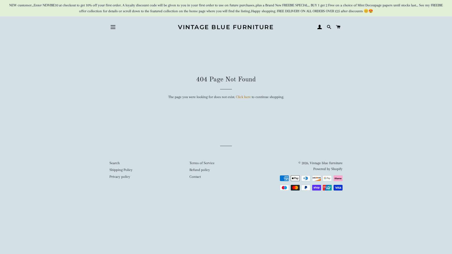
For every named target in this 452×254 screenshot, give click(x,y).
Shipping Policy (121, 170)
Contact (195, 177)
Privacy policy (119, 177)
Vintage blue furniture (226, 27)
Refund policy (200, 170)
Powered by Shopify (328, 169)
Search (114, 163)
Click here (243, 97)
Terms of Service (202, 163)
